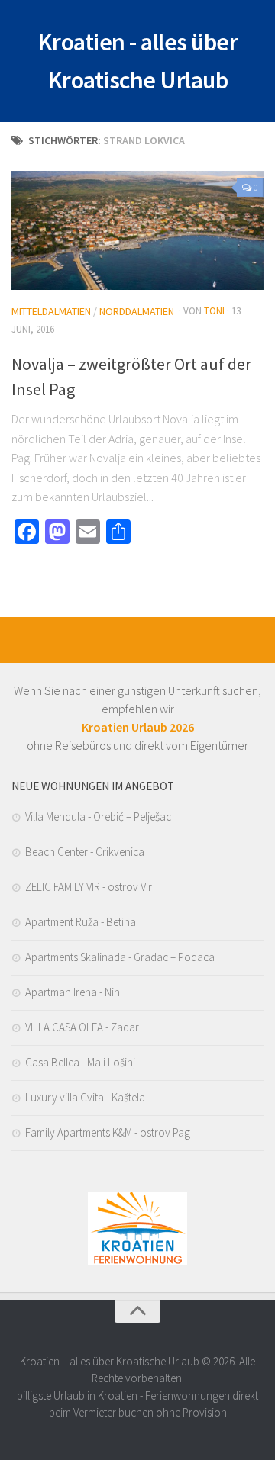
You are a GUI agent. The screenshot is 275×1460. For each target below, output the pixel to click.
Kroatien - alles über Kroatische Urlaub (137, 61)
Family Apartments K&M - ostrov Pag (107, 1132)
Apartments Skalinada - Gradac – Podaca (120, 957)
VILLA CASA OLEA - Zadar (82, 1027)
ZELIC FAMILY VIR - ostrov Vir (88, 887)
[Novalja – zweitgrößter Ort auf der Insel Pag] (137, 230)
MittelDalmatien (51, 311)
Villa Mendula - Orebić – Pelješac (98, 816)
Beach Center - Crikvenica (84, 851)
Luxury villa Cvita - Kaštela (85, 1097)
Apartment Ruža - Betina (80, 922)
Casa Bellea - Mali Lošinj (80, 1062)
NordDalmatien (136, 311)
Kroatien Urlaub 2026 (138, 727)
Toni (214, 310)
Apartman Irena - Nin (72, 992)
